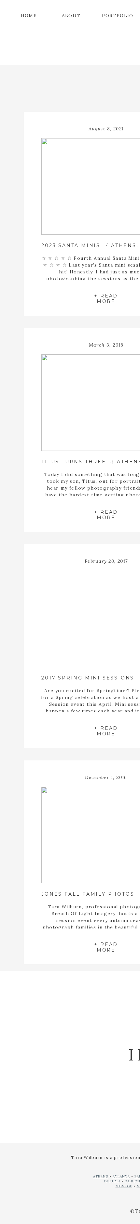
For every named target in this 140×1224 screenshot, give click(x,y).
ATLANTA (121, 1176)
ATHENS (100, 1176)
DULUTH (112, 1181)
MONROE (124, 1186)
